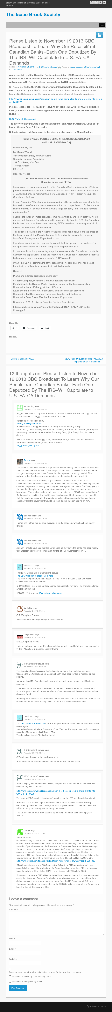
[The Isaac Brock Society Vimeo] (100, 2)
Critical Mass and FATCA (22, 358)
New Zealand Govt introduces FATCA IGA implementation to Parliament (83, 360)
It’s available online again (50, 593)
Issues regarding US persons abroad (85, 67)
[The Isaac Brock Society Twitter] (104, 2)
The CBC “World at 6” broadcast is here (34, 575)
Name (12, 938)
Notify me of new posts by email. (27, 981)
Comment (14, 909)
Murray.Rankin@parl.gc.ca (28, 423)
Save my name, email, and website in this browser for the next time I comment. (45, 972)
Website (13, 958)
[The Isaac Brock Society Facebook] (96, 2)
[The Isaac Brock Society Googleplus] (92, 2)
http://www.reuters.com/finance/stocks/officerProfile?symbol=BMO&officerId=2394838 (55, 860)
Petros (27, 460)
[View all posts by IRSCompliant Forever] (59, 67)
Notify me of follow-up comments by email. (31, 976)
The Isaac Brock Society (33, 14)
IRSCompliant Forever (48, 67)
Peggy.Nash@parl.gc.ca (27, 445)
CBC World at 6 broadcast (22, 118)
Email (12, 948)
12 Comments (16, 69)
